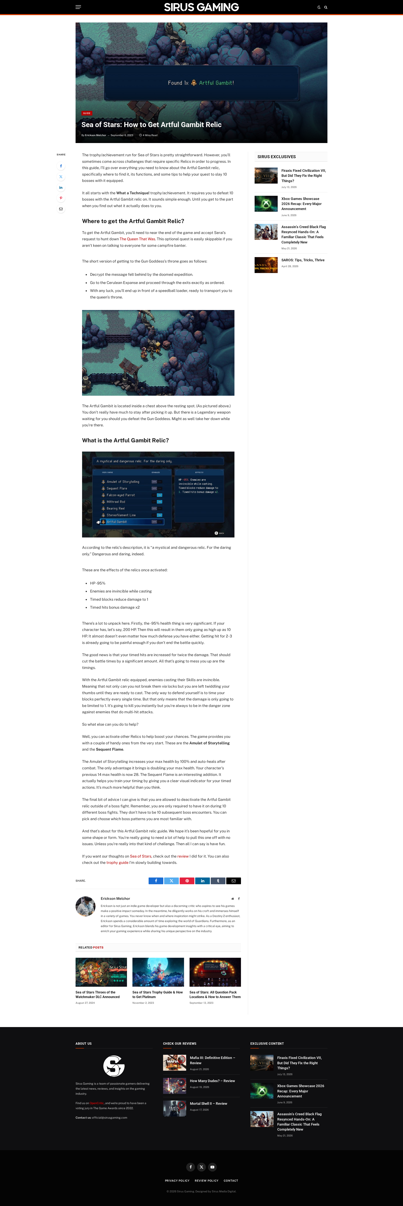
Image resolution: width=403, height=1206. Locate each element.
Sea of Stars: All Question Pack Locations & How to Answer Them (215, 994)
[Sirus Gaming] (201, 7)
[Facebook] (61, 166)
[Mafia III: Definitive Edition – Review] (174, 1063)
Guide (87, 113)
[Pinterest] (61, 198)
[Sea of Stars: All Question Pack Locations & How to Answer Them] (215, 972)
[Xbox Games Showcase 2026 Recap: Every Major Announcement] (266, 204)
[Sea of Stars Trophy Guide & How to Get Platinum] (158, 972)
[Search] (325, 7)
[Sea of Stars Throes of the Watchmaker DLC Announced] (101, 972)
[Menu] (78, 7)
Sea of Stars (140, 856)
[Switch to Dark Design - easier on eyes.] (319, 7)
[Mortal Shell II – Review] (174, 1109)
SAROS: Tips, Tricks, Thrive (302, 260)
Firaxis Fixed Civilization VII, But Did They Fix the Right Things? (303, 175)
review (183, 856)
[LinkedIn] (61, 187)
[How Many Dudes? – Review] (174, 1086)
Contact (231, 1180)
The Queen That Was (137, 239)
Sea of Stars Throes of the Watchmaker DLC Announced (98, 994)
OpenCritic (97, 1103)
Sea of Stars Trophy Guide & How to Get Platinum (157, 994)
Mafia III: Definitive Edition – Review (212, 1060)
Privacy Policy (177, 1180)
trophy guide (117, 862)
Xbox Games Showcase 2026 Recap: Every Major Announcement (301, 204)
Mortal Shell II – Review (208, 1103)
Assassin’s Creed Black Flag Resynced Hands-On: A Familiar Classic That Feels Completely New (303, 234)
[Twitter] (61, 176)
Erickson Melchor (95, 135)
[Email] (61, 209)
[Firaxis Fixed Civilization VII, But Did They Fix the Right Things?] (266, 176)
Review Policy (207, 1180)
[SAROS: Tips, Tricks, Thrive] (266, 265)
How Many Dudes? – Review (212, 1081)
